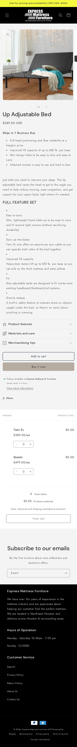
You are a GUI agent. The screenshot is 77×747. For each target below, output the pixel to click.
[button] (7, 15)
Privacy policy (42, 733)
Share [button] (9, 398)
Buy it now (38, 367)
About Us (12, 691)
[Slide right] (46, 107)
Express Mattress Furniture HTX (37, 729)
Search (11, 667)
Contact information (40, 739)
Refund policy (26, 733)
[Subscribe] (66, 573)
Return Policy (14, 683)
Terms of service (60, 733)
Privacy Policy (15, 675)
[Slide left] (31, 107)
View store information (20, 388)
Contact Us (13, 699)
